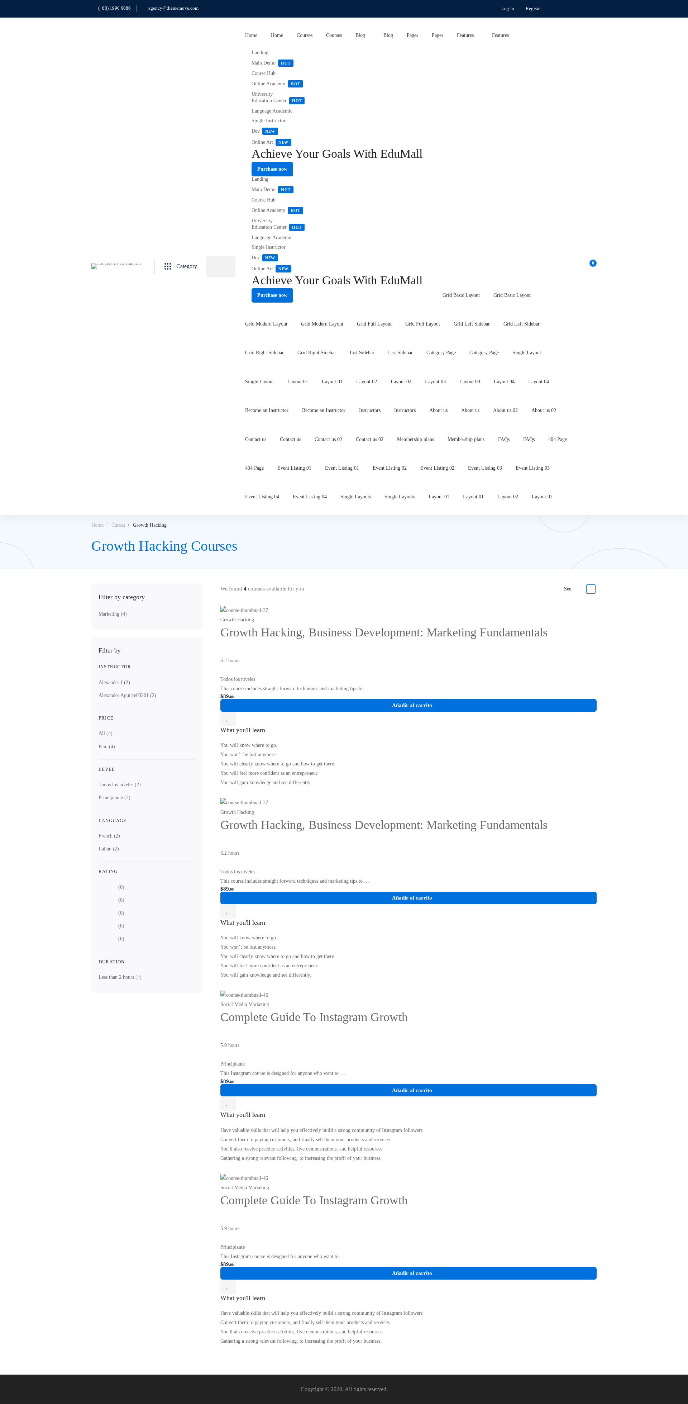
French (109, 836)
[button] (272, 169)
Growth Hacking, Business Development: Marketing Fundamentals (384, 632)
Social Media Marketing (244, 1004)
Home (97, 525)
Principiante (114, 797)
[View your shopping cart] (590, 266)
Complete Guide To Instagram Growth (314, 1017)
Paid (107, 746)
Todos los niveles (120, 784)
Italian (109, 849)
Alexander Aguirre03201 (127, 695)
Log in (507, 8)
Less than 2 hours (120, 977)
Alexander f (114, 682)
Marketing (113, 614)
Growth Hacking (237, 619)
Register (534, 8)
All (106, 733)
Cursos (118, 525)
